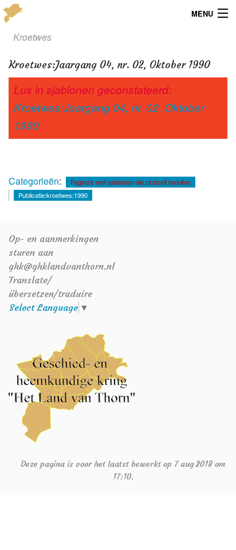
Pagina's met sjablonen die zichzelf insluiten (130, 181)
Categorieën (34, 181)
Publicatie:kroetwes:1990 (53, 195)
